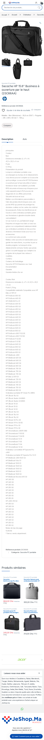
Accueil (4, 15)
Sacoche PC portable (8, 83)
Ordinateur (27, 15)
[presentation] (41, 660)
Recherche (39, 7)
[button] (40, 23)
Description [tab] (7, 139)
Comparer (37, 110)
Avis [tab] (25, 139)
